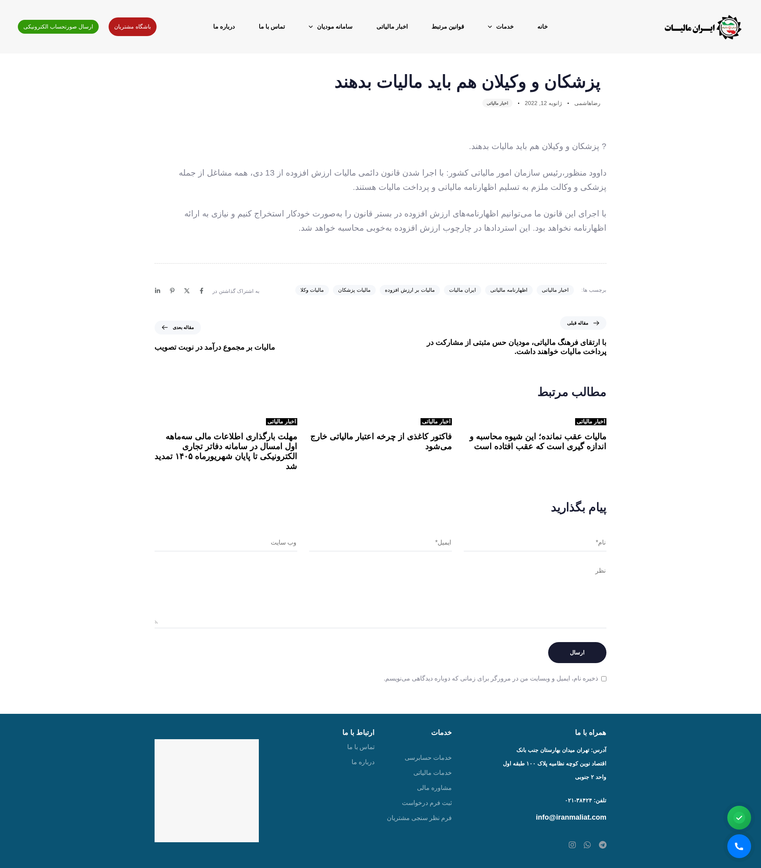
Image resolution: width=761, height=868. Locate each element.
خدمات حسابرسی (428, 757)
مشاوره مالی (434, 787)
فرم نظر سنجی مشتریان (419, 817)
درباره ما (224, 26)
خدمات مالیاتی (432, 772)
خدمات (505, 26)
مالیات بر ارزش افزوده (410, 290)
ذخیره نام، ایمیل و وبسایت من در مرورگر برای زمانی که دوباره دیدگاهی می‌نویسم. (491, 678)
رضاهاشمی (587, 103)
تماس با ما (272, 26)
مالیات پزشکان (354, 290)
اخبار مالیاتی (392, 26)
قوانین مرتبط (448, 26)
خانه (542, 26)
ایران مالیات (462, 290)
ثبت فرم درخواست (427, 802)
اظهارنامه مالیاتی (509, 290)
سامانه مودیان (335, 26)
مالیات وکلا (312, 290)
